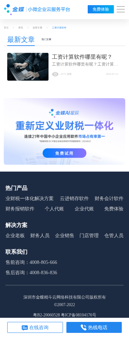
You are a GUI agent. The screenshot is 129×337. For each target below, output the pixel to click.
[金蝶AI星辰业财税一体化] (64, 131)
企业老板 (15, 235)
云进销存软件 (74, 198)
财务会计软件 (109, 198)
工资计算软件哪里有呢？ (82, 57)
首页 (6, 27)
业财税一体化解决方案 (30, 198)
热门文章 (46, 39)
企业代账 (84, 208)
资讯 (20, 27)
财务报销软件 (20, 208)
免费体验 (101, 9)
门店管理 (89, 235)
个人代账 (54, 208)
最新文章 (37, 27)
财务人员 (40, 235)
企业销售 (64, 235)
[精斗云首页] (37, 9)
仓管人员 (113, 235)
